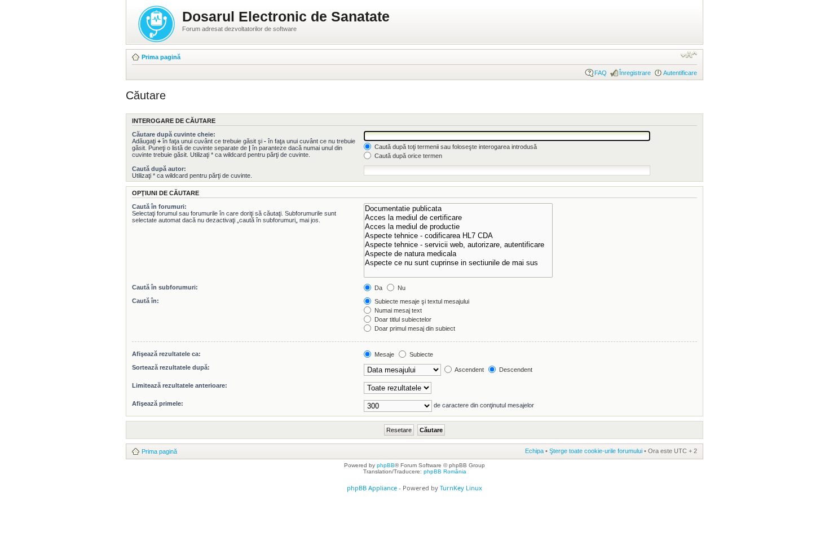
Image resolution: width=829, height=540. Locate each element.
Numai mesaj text (397, 310)
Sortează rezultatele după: (171, 367)
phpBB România (445, 471)
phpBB (386, 465)
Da (377, 287)
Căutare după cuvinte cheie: (173, 134)
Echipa (534, 450)
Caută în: (145, 300)
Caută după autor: (159, 168)
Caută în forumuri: (159, 206)
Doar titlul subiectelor (402, 319)
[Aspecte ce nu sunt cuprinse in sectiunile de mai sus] (458, 262)
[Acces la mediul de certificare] (458, 217)
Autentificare (680, 72)
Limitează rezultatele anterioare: (179, 385)
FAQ (600, 72)
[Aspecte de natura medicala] (458, 253)
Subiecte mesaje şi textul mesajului (421, 301)
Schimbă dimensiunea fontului (689, 55)
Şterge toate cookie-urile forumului (595, 450)
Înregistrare (635, 72)
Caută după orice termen (407, 155)
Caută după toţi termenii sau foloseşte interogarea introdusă (455, 146)
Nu (400, 287)
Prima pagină (161, 57)
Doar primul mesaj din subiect (414, 328)
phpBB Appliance (372, 488)
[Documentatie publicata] (458, 208)
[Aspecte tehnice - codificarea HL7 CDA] (458, 235)
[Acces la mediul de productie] (458, 226)
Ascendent (468, 369)
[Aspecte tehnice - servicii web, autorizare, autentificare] (458, 244)
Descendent (514, 369)
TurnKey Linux (461, 488)
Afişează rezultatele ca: (166, 353)
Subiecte (420, 354)
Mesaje (383, 354)
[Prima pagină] (157, 21)
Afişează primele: (157, 403)
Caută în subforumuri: (165, 287)
